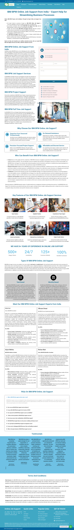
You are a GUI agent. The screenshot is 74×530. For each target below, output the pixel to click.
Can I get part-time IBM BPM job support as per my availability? (20, 412)
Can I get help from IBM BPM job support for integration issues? (20, 423)
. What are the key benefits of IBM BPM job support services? (19, 415)
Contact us (19, 7)
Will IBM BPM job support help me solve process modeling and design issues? (23, 420)
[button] (37, 397)
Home (18, 4)
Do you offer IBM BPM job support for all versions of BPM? (19, 410)
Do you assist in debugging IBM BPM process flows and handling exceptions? (23, 426)
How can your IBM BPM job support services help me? (18, 407)
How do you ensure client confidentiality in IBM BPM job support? (20, 418)
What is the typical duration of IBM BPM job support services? (20, 429)
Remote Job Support (33, 4)
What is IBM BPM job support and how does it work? (18, 397)
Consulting (50, 4)
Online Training (42, 4)
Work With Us (57, 4)
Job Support (23, 4)
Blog (63, 4)
